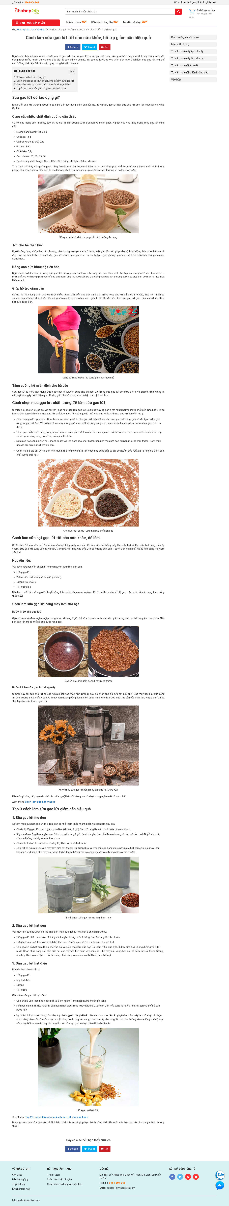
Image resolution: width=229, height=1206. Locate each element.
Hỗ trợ (177, 2)
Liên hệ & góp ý (190, 2)
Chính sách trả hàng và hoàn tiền (64, 1184)
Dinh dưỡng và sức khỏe (185, 37)
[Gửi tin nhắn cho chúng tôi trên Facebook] (219, 1185)
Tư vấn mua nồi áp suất (184, 65)
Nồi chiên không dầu (102, 22)
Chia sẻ (74, 47)
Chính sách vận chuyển (59, 1179)
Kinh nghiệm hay (208, 2)
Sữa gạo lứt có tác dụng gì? (31, 77)
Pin (106, 47)
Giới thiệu (17, 1174)
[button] (70, 72)
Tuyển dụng (18, 1184)
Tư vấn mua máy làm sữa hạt (188, 58)
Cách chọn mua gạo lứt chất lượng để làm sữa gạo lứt (45, 80)
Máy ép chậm (73, 22)
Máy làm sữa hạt (132, 22)
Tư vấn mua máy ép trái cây (187, 51)
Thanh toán (53, 1174)
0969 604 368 (31, 2)
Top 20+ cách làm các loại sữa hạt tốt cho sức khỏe (56, 1117)
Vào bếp (41, 29)
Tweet (91, 47)
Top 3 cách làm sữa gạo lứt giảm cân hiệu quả (41, 88)
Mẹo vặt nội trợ (180, 44)
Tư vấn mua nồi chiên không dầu (189, 72)
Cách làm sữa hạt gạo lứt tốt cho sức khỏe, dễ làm (43, 84)
